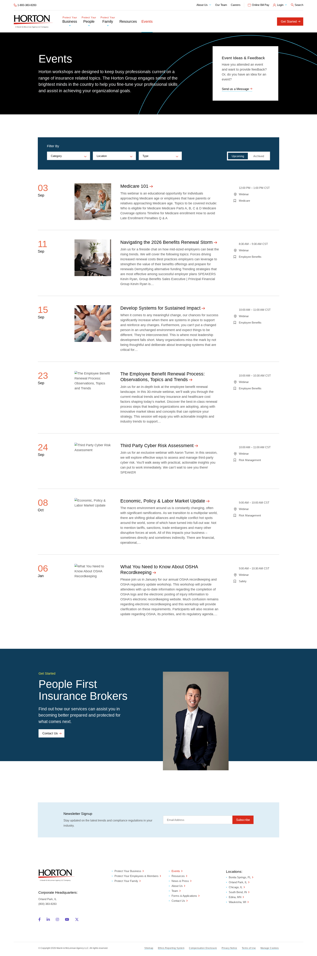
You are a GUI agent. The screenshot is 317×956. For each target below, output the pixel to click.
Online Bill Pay (260, 4)
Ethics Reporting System (171, 948)
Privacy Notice (229, 948)
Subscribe (243, 820)
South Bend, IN (238, 892)
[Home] (33, 21)
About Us (202, 4)
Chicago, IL (235, 887)
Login (280, 4)
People (89, 19)
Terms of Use (249, 948)
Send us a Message (235, 89)
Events (147, 21)
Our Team (221, 4)
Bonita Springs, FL (240, 877)
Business (69, 19)
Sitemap (148, 948)
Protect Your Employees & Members (136, 876)
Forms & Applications (184, 895)
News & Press (180, 880)
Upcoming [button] (238, 156)
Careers (236, 4)
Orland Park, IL (238, 882)
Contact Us (50, 733)
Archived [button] (258, 156)
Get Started (289, 21)
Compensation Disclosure (203, 948)
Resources (128, 21)
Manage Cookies (269, 948)
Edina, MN (235, 897)
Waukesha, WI (237, 902)
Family (108, 19)
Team (175, 890)
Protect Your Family (126, 880)
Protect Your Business (127, 871)
